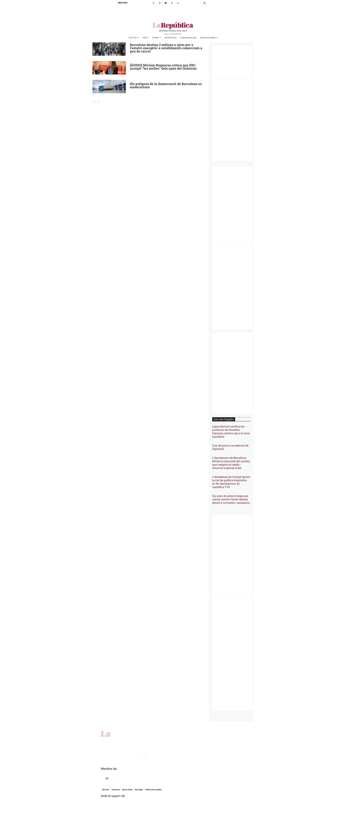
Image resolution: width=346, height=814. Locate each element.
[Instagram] (159, 3)
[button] (204, 3)
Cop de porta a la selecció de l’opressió (230, 447)
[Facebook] (153, 3)
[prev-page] (94, 101)
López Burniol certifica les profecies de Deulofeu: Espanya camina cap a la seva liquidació (230, 432)
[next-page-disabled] (98, 101)
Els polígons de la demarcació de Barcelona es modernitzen (166, 85)
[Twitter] (171, 3)
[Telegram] (165, 3)
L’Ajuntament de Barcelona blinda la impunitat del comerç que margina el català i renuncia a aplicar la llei (231, 463)
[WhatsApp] (177, 3)
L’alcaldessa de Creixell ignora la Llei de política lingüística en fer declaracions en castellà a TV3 (231, 482)
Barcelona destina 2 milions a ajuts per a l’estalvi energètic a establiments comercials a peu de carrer (166, 48)
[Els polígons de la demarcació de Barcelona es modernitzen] (109, 86)
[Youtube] (181, 742)
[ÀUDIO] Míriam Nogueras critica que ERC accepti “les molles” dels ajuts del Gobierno (163, 67)
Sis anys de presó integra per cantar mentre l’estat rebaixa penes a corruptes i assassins (231, 499)
